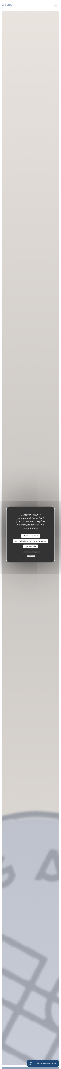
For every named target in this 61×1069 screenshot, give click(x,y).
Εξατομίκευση (30, 546)
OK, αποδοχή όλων (30, 535)
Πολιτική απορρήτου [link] (31, 551)
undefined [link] (31, 555)
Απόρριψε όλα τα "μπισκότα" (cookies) (30, 541)
